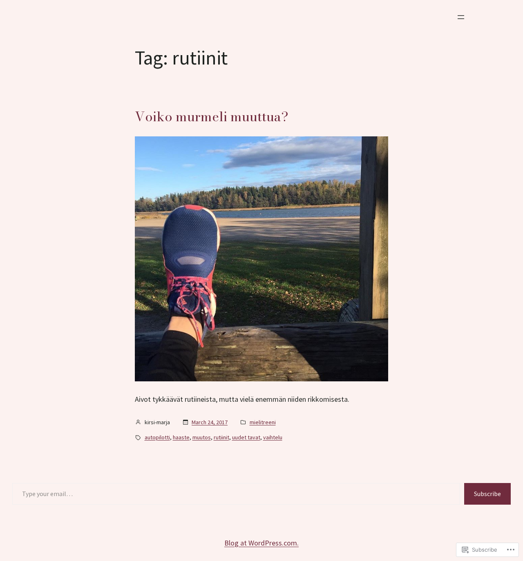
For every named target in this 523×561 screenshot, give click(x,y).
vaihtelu (272, 437)
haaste (181, 437)
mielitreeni (263, 422)
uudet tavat (246, 437)
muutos (201, 437)
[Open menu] (461, 17)
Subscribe (487, 494)
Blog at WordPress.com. (261, 543)
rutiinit (221, 437)
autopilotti (157, 437)
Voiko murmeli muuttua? (211, 116)
